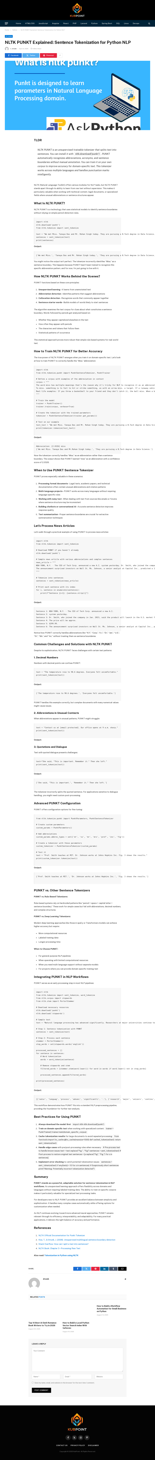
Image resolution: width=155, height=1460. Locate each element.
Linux (126, 23)
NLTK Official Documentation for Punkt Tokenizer (62, 1235)
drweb (14, 49)
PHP (75, 23)
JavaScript (43, 23)
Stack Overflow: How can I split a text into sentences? (64, 1244)
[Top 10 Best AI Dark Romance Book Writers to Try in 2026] (43, 1311)
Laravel (84, 23)
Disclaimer (93, 1445)
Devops (136, 23)
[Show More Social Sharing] (60, 55)
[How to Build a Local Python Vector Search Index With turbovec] (77, 1311)
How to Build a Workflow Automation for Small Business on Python (111, 1309)
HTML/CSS (30, 23)
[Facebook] (9, 142)
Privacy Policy (78, 1445)
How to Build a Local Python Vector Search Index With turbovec (76, 1325)
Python (94, 23)
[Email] (9, 166)
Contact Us (62, 1445)
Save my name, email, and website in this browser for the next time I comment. (65, 1383)
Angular (55, 23)
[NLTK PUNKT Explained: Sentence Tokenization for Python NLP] (77, 95)
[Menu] (6, 23)
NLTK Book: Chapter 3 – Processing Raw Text (59, 1248)
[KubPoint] (77, 10)
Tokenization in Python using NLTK (61, 1255)
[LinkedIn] (9, 154)
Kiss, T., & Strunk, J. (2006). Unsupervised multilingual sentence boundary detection (77, 1240)
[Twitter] (9, 148)
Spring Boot (107, 23)
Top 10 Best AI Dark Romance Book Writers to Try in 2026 (42, 1324)
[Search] (149, 23)
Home (18, 23)
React (66, 23)
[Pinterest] (9, 160)
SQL (118, 23)
